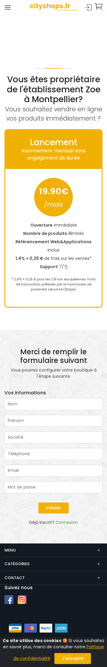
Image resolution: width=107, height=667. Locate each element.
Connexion (88, 7)
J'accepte (73, 658)
